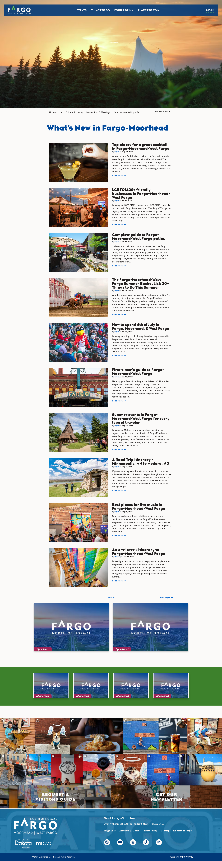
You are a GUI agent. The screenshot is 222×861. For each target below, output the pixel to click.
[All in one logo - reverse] (35, 826)
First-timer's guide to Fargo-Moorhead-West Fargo (138, 372)
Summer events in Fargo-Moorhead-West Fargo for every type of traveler (140, 419)
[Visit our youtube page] (120, 842)
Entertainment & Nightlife (126, 112)
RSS (110, 597)
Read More (117, 175)
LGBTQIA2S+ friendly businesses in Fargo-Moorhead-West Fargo (141, 194)
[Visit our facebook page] (107, 842)
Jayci (117, 152)
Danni (117, 557)
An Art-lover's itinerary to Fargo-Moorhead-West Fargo (138, 552)
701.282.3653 (157, 823)
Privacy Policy (150, 830)
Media (136, 830)
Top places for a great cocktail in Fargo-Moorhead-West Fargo (140, 146)
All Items (53, 112)
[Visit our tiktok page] (146, 842)
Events (82, 10)
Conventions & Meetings (98, 112)
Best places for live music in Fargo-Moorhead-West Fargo (138, 506)
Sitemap (165, 830)
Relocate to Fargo (182, 830)
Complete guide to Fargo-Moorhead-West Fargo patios (138, 237)
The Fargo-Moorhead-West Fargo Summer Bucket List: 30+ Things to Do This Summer (140, 283)
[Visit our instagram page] (133, 842)
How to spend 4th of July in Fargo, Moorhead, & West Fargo (140, 326)
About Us (124, 830)
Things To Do (100, 10)
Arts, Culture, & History (72, 112)
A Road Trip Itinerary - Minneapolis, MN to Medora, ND (140, 461)
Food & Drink (123, 10)
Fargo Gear (109, 830)
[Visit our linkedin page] (159, 842)
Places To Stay (148, 10)
